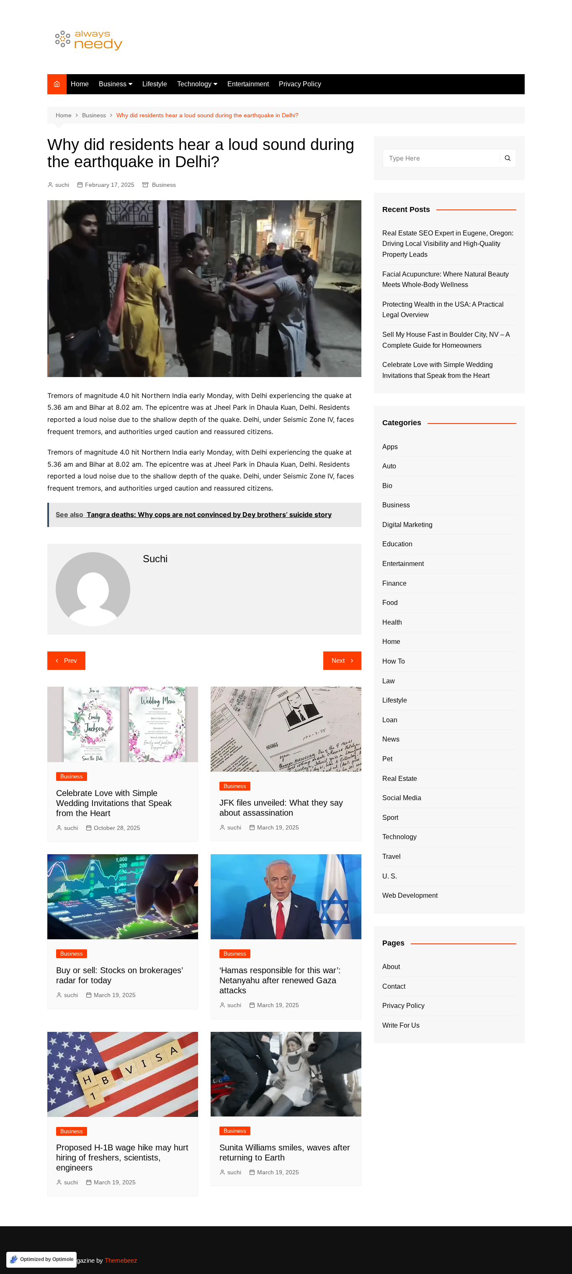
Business (112, 84)
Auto (389, 466)
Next (338, 660)
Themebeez (121, 1260)
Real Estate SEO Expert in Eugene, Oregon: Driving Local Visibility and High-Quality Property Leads (447, 244)
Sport (390, 817)
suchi (62, 184)
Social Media (401, 797)
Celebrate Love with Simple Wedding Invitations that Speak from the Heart (114, 803)
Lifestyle (154, 84)
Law (388, 681)
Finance (394, 583)
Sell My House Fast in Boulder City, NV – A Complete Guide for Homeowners (446, 340)
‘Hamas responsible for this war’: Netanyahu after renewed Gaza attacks (280, 980)
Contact (393, 986)
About (391, 966)
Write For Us (401, 1025)
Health (392, 622)
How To (393, 661)
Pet (387, 758)
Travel (391, 856)
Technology (194, 84)
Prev (70, 660)
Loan (389, 720)
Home (80, 84)
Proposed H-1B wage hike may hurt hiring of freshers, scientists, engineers (122, 1157)
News (390, 739)
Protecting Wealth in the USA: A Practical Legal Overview (443, 310)
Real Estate (399, 778)
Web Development (410, 895)
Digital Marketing (407, 524)
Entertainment (248, 84)
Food (390, 602)
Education (397, 544)
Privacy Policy (300, 84)
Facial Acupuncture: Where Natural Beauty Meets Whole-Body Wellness (445, 280)
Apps (390, 446)
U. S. (389, 876)
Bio (387, 485)
